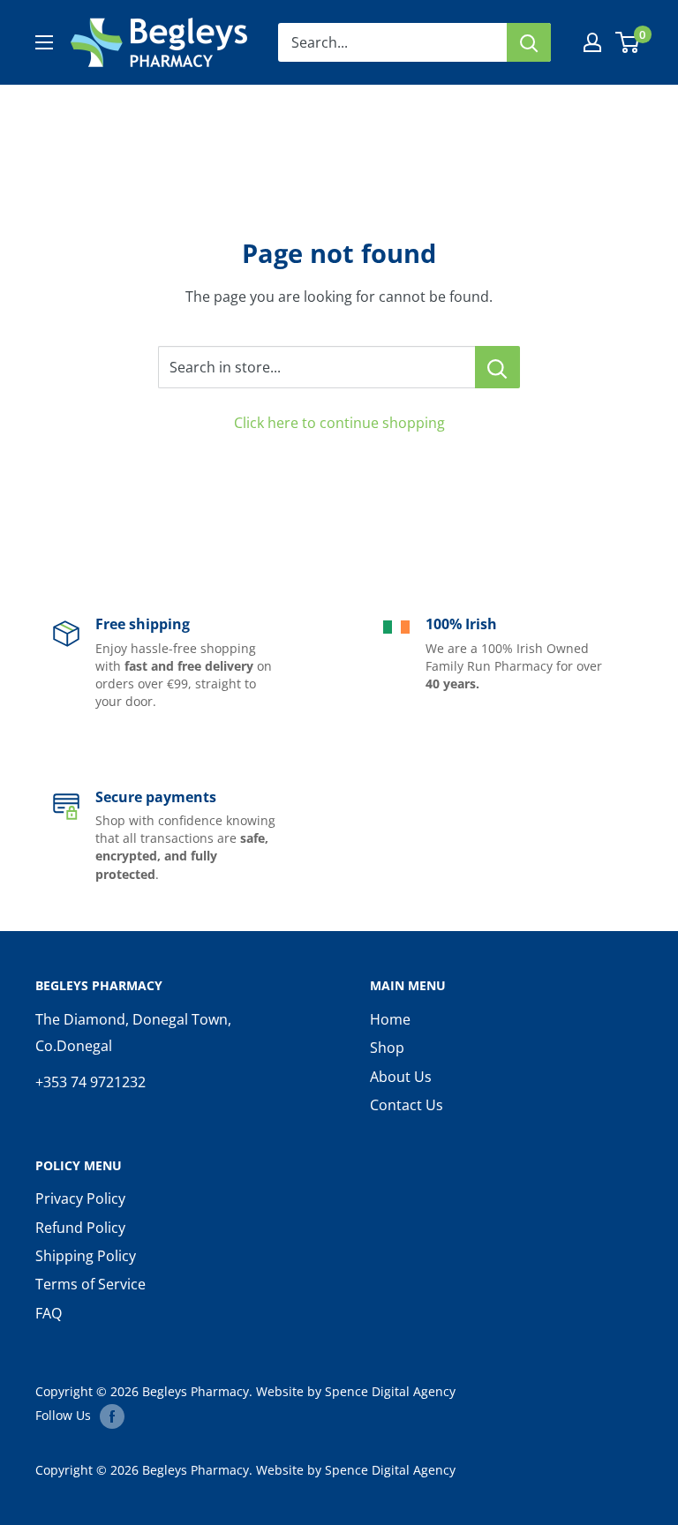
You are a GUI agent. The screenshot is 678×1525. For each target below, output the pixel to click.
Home (390, 1019)
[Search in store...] (497, 367)
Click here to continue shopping (339, 422)
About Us (401, 1076)
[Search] (529, 42)
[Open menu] (44, 42)
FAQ (48, 1313)
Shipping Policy (85, 1256)
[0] (628, 42)
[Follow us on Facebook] (112, 1415)
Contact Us (406, 1105)
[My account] (592, 42)
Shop (387, 1047)
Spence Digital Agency (390, 1391)
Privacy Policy (80, 1198)
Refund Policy (80, 1227)
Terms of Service (90, 1284)
